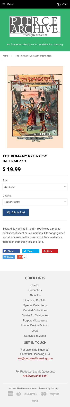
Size (5, 180)
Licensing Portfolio (35, 300)
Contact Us (35, 290)
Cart (64, 4)
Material (7, 195)
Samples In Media (35, 336)
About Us (35, 295)
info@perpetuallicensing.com (35, 358)
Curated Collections (35, 310)
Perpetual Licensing (35, 320)
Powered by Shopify (49, 388)
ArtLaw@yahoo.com (35, 376)
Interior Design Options (35, 325)
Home (5, 55)
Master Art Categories (35, 315)
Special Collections (35, 305)
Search (35, 285)
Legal (35, 330)
